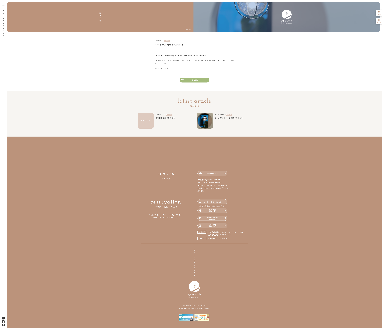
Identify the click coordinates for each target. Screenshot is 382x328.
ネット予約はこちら (161, 68)
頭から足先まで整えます (3, 24)
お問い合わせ (187, 305)
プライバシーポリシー (199, 305)
